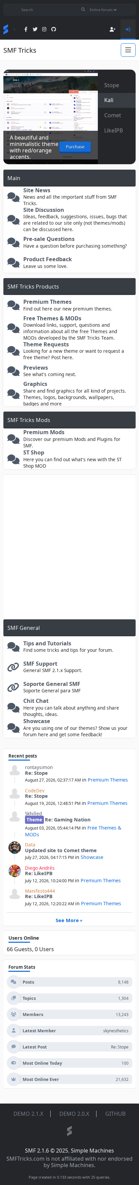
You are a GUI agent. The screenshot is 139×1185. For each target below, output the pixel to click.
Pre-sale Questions (49, 239)
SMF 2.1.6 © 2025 (46, 1150)
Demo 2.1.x (28, 1113)
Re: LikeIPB (39, 873)
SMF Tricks (19, 50)
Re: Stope (36, 773)
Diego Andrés (40, 868)
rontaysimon (39, 767)
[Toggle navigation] (128, 50)
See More (67, 920)
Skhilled (33, 813)
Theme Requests (46, 344)
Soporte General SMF (51, 684)
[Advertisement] (69, 546)
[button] (117, 85)
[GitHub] (53, 29)
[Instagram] (44, 29)
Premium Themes (47, 301)
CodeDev (35, 790)
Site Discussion (43, 210)
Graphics (35, 384)
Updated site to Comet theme (61, 850)
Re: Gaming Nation (67, 819)
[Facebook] (26, 29)
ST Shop (33, 452)
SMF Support (40, 663)
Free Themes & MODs (52, 318)
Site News (36, 190)
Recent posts (22, 756)
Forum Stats (21, 967)
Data (30, 844)
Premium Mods (43, 432)
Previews (35, 367)
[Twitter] (35, 29)
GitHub (115, 1113)
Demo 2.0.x (74, 1113)
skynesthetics (116, 1031)
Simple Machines (92, 1150)
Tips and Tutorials (47, 643)
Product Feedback (47, 259)
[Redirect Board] (13, 668)
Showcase (36, 721)
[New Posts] (13, 198)
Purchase (75, 147)
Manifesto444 (40, 891)
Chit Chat (36, 701)
